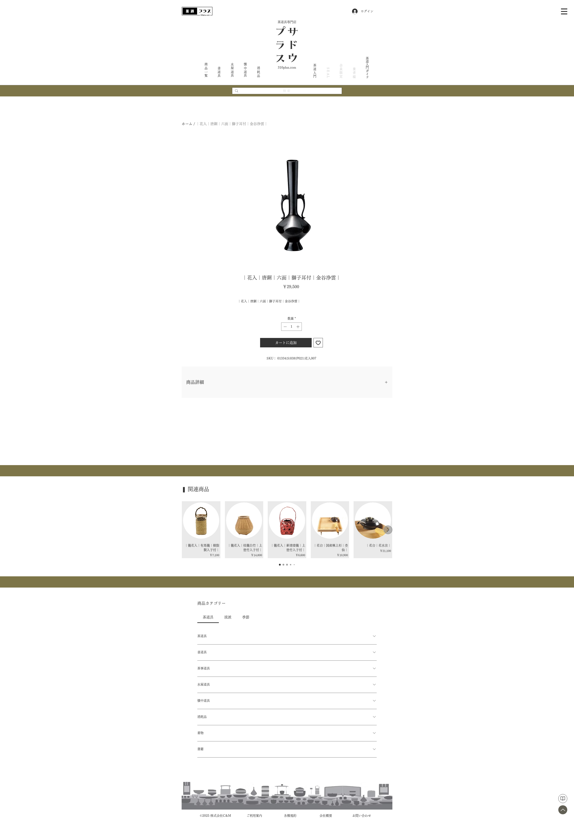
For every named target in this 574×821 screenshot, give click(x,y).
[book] (562, 798)
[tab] (208, 617)
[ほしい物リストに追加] (318, 342)
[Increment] (298, 327)
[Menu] (564, 11)
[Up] (562, 809)
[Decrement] (284, 327)
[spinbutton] (291, 327)
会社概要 (326, 815)
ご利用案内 (254, 815)
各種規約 (290, 815)
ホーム (187, 124)
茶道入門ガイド (367, 67)
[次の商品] (388, 529)
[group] (287, 529)
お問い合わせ (361, 815)
